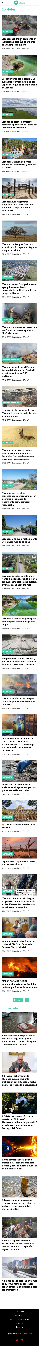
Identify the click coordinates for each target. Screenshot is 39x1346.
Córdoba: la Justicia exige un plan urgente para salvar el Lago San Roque (19, 621)
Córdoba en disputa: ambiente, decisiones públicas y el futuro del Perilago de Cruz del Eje (19, 124)
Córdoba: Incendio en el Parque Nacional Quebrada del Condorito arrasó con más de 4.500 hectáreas (19, 371)
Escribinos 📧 (19, 1311)
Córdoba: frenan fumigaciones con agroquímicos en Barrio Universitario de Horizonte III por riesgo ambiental (19, 288)
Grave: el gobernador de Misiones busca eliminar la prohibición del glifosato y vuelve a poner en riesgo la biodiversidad (19, 1080)
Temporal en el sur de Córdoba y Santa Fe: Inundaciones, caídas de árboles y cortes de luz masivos (19, 661)
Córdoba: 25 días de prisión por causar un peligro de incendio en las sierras (18, 701)
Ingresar (20, 1323)
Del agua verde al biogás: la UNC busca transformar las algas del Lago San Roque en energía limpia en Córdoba (19, 83)
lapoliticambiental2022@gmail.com (19, 1333)
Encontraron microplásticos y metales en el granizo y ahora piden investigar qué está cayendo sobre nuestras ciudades (19, 1040)
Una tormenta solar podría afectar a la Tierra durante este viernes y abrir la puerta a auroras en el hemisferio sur (19, 1164)
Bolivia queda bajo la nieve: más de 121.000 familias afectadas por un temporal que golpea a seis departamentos (19, 1285)
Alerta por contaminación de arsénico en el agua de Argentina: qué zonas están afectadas (19, 787)
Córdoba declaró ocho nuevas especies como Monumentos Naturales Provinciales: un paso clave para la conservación (18, 454)
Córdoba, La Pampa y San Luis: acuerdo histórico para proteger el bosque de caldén (19, 247)
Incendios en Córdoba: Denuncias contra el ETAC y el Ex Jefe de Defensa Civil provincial (19, 944)
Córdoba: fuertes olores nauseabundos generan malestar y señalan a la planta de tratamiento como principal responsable (19, 499)
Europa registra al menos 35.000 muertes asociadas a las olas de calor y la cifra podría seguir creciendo (18, 1245)
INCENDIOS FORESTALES (12, 360)
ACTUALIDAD (7, 31)
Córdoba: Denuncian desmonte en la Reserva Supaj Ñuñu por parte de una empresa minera (19, 42)
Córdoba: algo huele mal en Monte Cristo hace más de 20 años (19, 540)
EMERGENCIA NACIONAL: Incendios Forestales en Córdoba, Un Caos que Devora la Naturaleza (19, 984)
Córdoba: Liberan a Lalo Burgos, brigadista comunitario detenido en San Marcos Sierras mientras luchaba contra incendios (18, 903)
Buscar (20, 1327)
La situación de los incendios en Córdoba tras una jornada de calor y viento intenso (19, 413)
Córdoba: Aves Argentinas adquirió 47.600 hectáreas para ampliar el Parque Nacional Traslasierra (18, 206)
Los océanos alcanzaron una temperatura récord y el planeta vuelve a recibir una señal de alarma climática (18, 1204)
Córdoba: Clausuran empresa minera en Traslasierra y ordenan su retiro (19, 164)
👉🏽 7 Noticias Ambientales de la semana (18, 826)
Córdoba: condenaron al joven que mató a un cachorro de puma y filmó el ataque (19, 330)
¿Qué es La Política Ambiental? (19, 1319)
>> (27, 1000)
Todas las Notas (19, 1315)
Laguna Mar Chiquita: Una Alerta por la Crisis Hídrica (18, 863)
